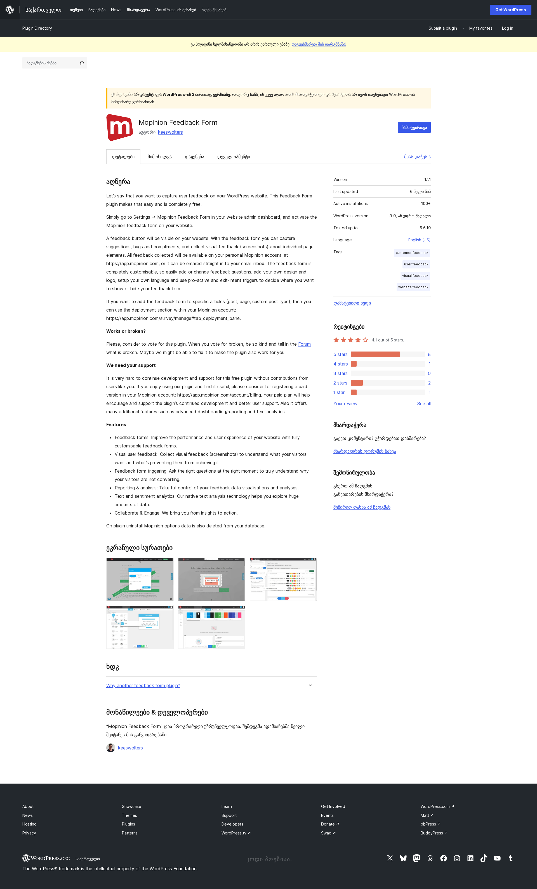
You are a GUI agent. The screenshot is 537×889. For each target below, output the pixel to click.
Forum (304, 344)
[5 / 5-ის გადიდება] (238, 613)
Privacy (29, 833)
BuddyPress (434, 833)
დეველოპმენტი (233, 156)
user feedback (416, 264)
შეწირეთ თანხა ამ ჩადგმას (361, 507)
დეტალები (123, 156)
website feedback (413, 287)
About (28, 806)
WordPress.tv (236, 833)
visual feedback (415, 275)
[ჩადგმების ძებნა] (81, 63)
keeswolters (170, 132)
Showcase (131, 806)
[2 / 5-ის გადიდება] (238, 565)
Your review (345, 403)
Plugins (128, 824)
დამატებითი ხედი (352, 303)
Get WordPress (510, 9)
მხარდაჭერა (417, 156)
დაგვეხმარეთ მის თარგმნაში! (319, 44)
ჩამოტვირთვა (414, 127)
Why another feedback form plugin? (143, 685)
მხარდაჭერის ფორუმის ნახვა (364, 451)
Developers (232, 824)
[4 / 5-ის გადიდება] (166, 613)
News (27, 815)
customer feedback (412, 253)
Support (229, 815)
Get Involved (333, 806)
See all (424, 403)
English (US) (419, 239)
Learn (227, 806)
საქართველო (88, 859)
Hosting (29, 824)
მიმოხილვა (160, 156)
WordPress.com (437, 806)
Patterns (130, 833)
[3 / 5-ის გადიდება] (309, 565)
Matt (427, 815)
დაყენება (194, 156)
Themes (129, 815)
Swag (328, 833)
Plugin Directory (37, 28)
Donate (330, 824)
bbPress (431, 824)
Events (327, 815)
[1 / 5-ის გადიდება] (166, 565)
